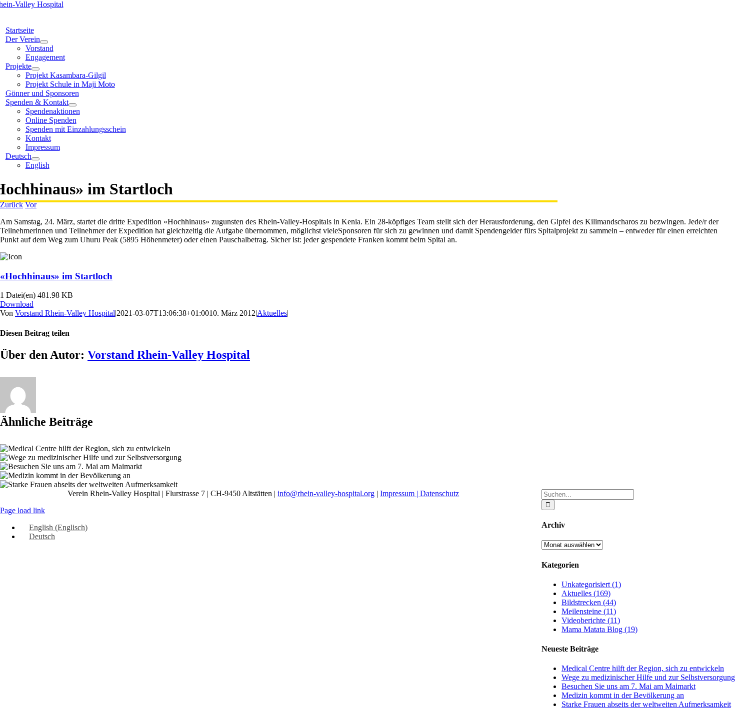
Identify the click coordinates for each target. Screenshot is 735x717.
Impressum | (400, 493)
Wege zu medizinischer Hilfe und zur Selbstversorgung (648, 677)
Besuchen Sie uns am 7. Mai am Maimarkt (629, 686)
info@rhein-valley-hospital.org (326, 493)
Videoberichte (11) (591, 620)
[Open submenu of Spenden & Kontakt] (72, 104)
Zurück (11, 204)
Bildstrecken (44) (589, 602)
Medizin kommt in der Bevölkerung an (623, 695)
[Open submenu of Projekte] (36, 68)
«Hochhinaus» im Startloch (56, 276)
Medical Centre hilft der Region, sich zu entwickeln (643, 668)
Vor (30, 204)
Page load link (22, 510)
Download (17, 304)
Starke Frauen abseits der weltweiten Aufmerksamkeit (646, 704)
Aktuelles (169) (586, 593)
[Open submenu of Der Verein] (44, 41)
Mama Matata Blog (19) (600, 629)
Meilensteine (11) (589, 611)
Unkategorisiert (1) (591, 584)
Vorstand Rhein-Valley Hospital (65, 313)
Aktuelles (272, 313)
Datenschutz (439, 493)
